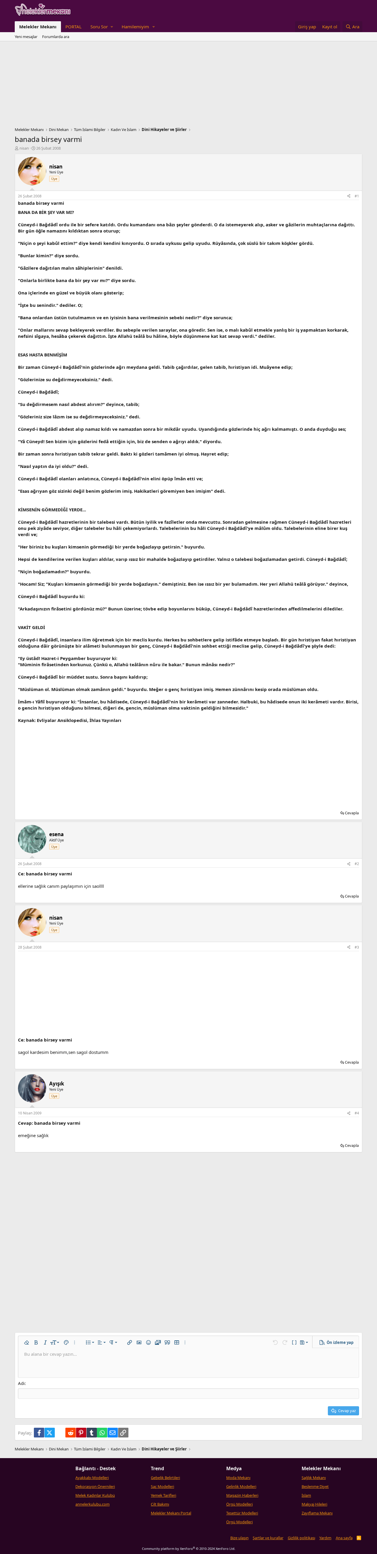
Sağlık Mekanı (314, 1477)
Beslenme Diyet (315, 1486)
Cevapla (352, 813)
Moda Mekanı (238, 1477)
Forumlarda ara (55, 36)
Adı (21, 1383)
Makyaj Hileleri (314, 1504)
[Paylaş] (349, 196)
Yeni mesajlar (26, 36)
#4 (357, 1113)
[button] (101, 26)
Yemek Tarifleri (163, 1495)
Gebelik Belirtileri (165, 1477)
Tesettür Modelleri (242, 1513)
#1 (357, 196)
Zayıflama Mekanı (317, 1513)
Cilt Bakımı (160, 1504)
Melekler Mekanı (38, 27)
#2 (357, 863)
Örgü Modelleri (239, 1504)
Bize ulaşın (239, 1537)
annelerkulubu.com (92, 1504)
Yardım (325, 1537)
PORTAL (73, 27)
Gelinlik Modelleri (241, 1486)
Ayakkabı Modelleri (92, 1477)
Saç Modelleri (162, 1486)
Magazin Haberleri (242, 1495)
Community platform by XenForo (188, 1548)
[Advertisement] (188, 85)
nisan (24, 148)
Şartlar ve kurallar (268, 1537)
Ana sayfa (344, 1537)
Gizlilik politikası (301, 1537)
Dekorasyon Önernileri (95, 1486)
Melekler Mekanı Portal (171, 1513)
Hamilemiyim (135, 27)
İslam (306, 1495)
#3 (357, 947)
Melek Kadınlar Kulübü (95, 1495)
